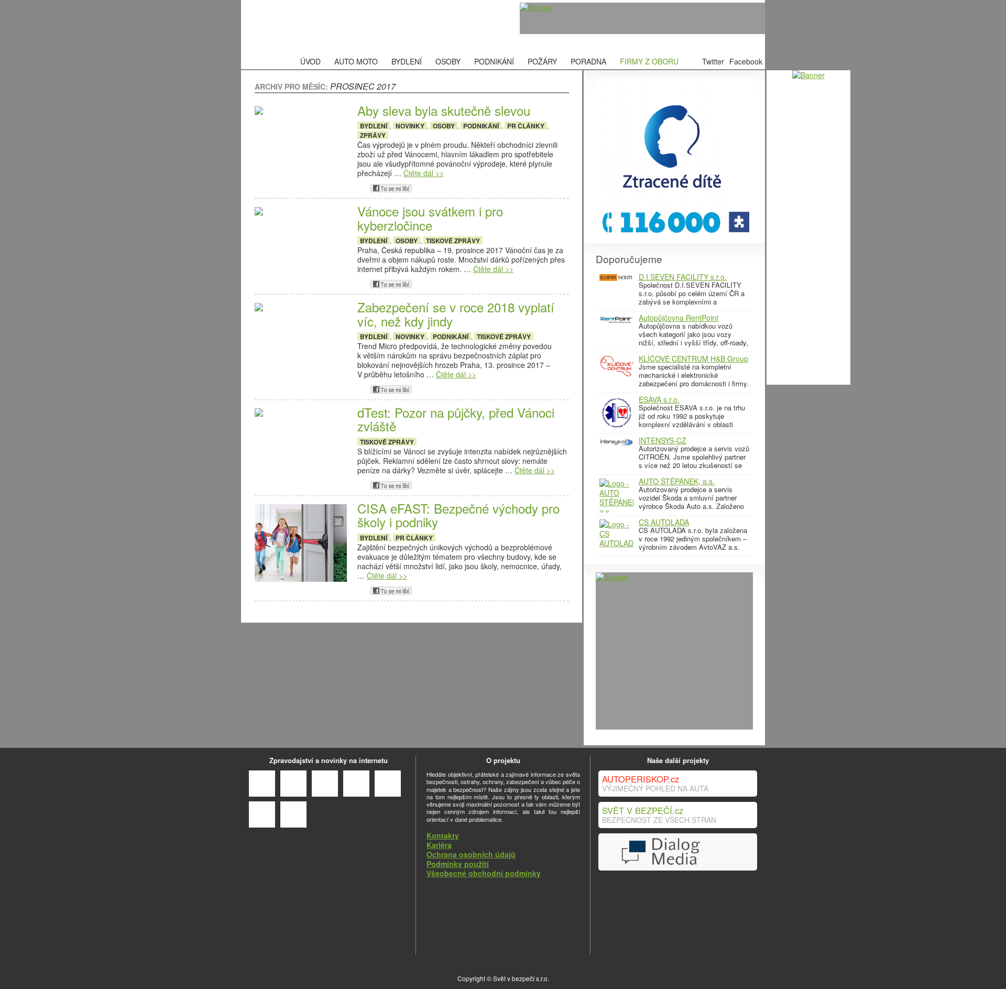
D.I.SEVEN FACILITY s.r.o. (683, 276)
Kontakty (443, 835)
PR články (525, 125)
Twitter (713, 61)
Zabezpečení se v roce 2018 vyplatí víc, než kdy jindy (455, 314)
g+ (361, 188)
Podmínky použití (458, 863)
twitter (421, 188)
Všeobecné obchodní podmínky (484, 873)
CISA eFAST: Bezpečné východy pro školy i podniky (458, 515)
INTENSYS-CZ (662, 440)
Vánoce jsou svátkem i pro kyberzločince (430, 218)
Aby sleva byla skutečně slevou (443, 110)
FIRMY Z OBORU (649, 61)
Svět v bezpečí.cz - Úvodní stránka (322, 27)
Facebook (745, 61)
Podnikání (494, 61)
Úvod (310, 61)
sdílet (391, 188)
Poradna (588, 61)
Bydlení (406, 61)
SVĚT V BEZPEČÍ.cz (642, 810)
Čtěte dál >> (423, 173)
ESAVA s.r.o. (659, 399)
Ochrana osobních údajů (471, 854)
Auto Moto (356, 61)
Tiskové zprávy (453, 240)
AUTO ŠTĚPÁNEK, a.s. (677, 481)
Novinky (410, 125)
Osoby (448, 61)
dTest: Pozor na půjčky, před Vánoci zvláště (455, 419)
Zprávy (373, 135)
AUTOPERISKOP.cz (640, 779)
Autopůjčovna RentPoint (678, 317)
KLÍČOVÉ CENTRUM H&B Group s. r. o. (693, 362)
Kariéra (439, 845)
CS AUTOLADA (664, 522)
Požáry (542, 61)
